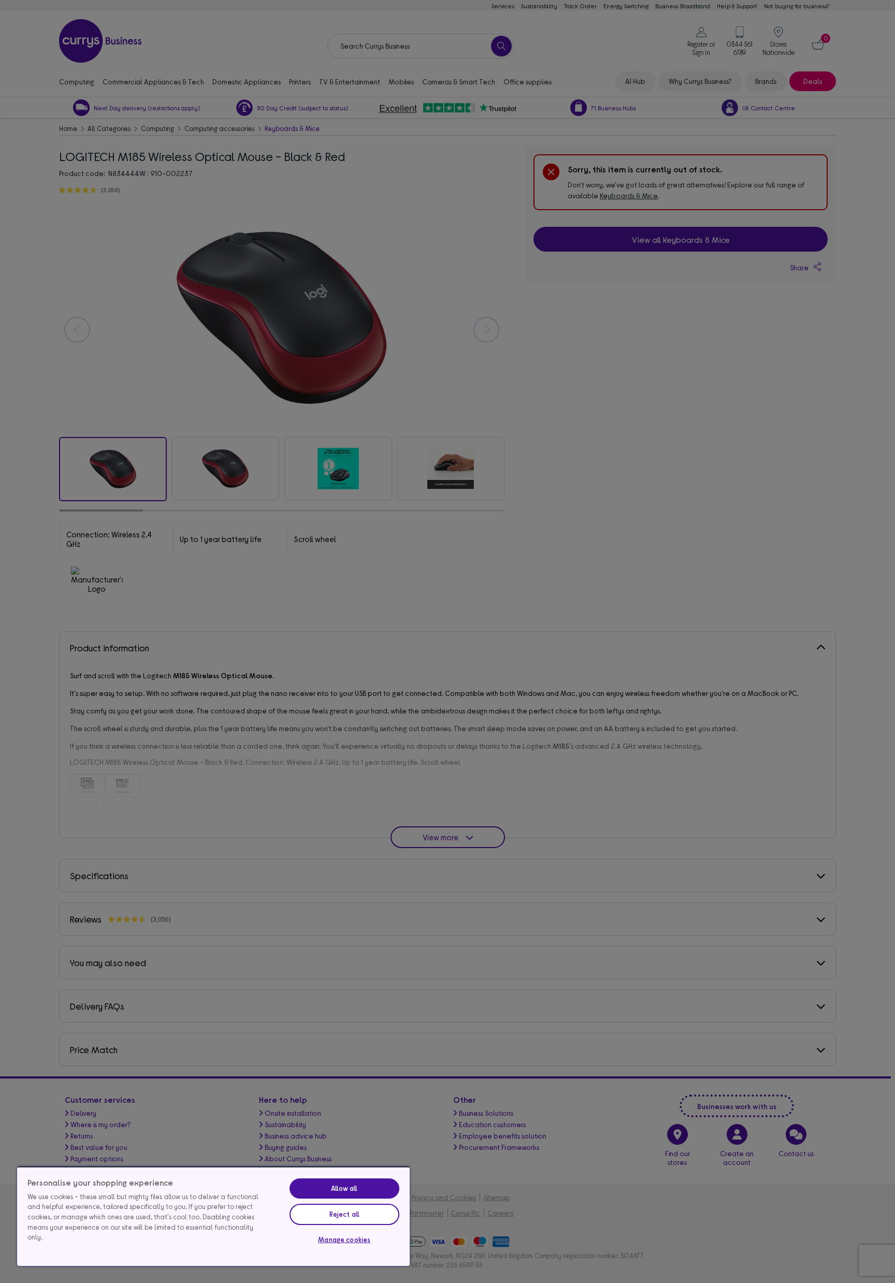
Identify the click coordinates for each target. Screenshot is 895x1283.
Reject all (344, 1214)
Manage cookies (344, 1239)
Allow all (344, 1188)
